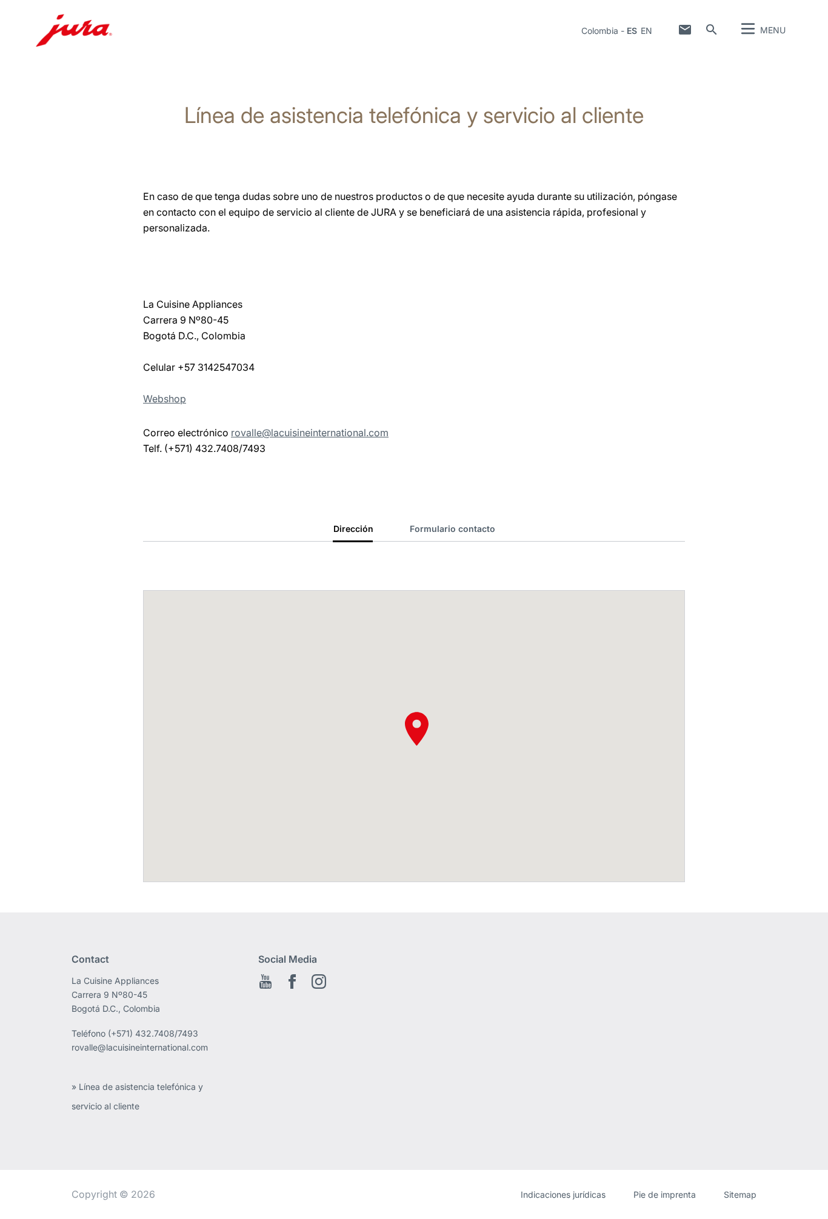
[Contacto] (685, 29)
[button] (417, 729)
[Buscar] (711, 29)
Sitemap (740, 1194)
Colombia (599, 30)
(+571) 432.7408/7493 (153, 1033)
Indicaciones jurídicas (563, 1194)
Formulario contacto (452, 528)
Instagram (319, 981)
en (646, 30)
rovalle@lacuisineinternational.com (310, 433)
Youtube (265, 981)
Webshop (164, 399)
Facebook (292, 981)
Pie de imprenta (664, 1194)
